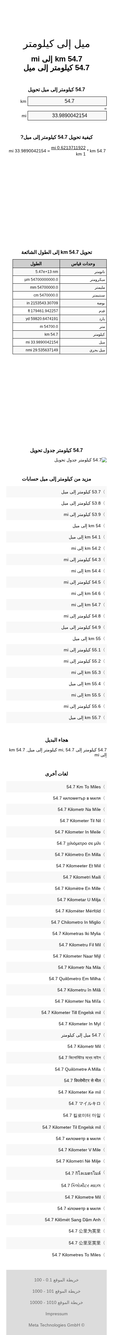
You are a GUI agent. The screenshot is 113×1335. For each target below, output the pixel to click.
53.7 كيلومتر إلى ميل (81, 491)
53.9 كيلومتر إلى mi (82, 514)
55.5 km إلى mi (86, 694)
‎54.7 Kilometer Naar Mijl (77, 956)
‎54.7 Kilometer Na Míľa (78, 1001)
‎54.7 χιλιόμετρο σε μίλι (79, 843)
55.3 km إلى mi (86, 672)
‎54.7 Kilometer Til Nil (80, 820)
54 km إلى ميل (87, 525)
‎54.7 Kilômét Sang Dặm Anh (73, 1219)
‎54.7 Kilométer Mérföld (78, 910)
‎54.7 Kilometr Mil (84, 1046)
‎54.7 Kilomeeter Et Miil (78, 865)
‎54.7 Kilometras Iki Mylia (76, 933)
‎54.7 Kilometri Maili (82, 877)
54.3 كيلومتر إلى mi (82, 559)
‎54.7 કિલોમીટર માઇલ (81, 1185)
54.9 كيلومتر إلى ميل (81, 627)
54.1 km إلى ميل (85, 536)
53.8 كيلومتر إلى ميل (81, 503)
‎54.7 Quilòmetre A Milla (78, 1069)
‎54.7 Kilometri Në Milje (78, 1161)
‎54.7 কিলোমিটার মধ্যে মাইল (80, 1057)
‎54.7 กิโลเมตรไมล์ (83, 1173)
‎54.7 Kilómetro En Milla (78, 854)
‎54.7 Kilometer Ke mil (79, 1092)
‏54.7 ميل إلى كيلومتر (81, 1035)
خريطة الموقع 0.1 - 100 (56, 1279)
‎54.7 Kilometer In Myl (80, 1023)
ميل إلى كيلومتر (56, 43)
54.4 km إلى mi (86, 570)
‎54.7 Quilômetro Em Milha (75, 978)
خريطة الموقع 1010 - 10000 (56, 1302)
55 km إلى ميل (87, 638)
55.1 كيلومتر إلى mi (82, 649)
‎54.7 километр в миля (78, 1138)
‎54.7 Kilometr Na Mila (79, 967)
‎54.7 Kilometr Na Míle (79, 809)
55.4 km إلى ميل (85, 683)
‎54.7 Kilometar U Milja (79, 899)
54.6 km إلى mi (86, 593)
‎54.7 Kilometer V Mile (79, 1149)
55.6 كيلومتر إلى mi (82, 706)
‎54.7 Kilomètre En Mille (78, 888)
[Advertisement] (56, 15)
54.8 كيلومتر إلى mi (82, 615)
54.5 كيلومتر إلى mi (82, 582)
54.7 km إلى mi (86, 604)
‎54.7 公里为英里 (85, 1230)
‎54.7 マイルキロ (85, 1103)
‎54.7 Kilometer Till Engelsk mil (71, 1012)
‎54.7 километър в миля (77, 798)
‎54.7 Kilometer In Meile (78, 831)
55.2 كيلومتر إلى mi (82, 661)
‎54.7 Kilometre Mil (83, 1197)
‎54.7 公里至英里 (85, 1242)
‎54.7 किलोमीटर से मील (82, 1080)
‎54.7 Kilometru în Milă (79, 989)
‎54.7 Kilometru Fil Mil (80, 944)
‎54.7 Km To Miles (84, 786)
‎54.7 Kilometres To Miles (76, 1254)
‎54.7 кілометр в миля (79, 1208)
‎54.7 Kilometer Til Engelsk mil (71, 1127)
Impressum (57, 1313)
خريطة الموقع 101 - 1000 (56, 1291)
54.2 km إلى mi (86, 548)
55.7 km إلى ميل (85, 717)
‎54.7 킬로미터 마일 (82, 1115)
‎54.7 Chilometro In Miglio (76, 922)
